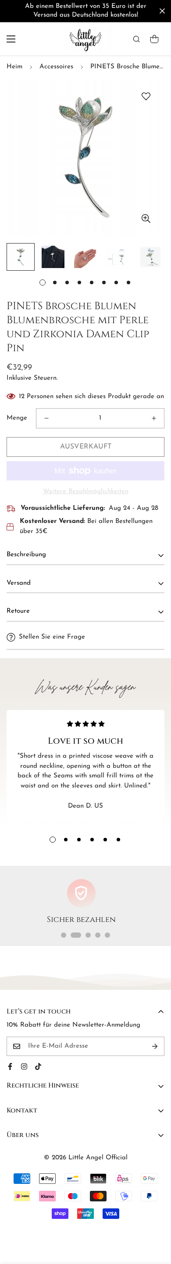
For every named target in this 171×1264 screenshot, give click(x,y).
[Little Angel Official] (85, 39)
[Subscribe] (154, 1046)
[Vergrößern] (146, 218)
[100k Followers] (24, 1066)
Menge (17, 418)
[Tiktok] (38, 1066)
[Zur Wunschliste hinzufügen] (146, 96)
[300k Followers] (10, 1066)
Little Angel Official (98, 1158)
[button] (154, 39)
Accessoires (56, 67)
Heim (14, 67)
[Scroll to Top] (155, 1217)
